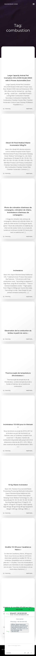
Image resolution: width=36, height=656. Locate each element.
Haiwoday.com (11, 4)
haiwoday (7, 108)
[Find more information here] (19, 631)
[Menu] (33, 4)
